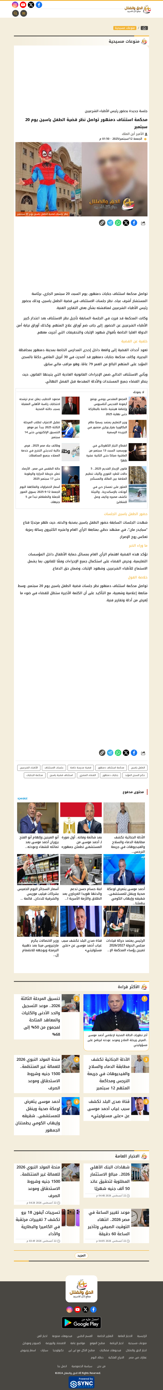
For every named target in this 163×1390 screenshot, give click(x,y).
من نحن (101, 1366)
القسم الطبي (84, 1336)
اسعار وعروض (28, 1350)
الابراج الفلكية (116, 1357)
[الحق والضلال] (144, 28)
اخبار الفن (42, 1336)
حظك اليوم (97, 1357)
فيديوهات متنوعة (62, 1336)
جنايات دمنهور (110, 775)
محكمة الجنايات (34, 775)
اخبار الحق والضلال (136, 1350)
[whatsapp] (102, 223)
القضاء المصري (88, 775)
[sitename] (81, 1288)
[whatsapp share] (118, 223)
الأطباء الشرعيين (29, 767)
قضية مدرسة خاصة (80, 767)
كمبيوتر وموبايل (31, 1343)
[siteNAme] (138, 9)
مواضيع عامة (77, 1343)
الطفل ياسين (138, 767)
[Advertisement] (81, 77)
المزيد (81, 1255)
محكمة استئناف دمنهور (111, 767)
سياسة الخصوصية (82, 1366)
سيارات (44, 1350)
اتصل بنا (62, 1366)
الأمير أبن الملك (133, 134)
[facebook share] (134, 223)
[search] (15, 13)
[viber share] (110, 223)
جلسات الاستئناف (54, 767)
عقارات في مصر (138, 1357)
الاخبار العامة (125, 1336)
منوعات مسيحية (125, 28)
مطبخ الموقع (97, 1343)
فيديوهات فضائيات (110, 1350)
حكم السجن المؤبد (135, 775)
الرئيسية (142, 1336)
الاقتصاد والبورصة (56, 1343)
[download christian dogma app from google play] (81, 1323)
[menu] (23, 13)
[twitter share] (126, 223)
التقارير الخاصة (105, 1336)
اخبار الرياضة (116, 1343)
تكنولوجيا (58, 1350)
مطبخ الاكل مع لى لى (81, 1350)
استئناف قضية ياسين (61, 775)
